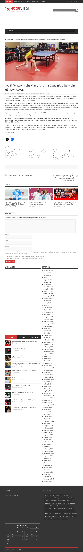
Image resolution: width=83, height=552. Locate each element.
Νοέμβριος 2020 (48, 428)
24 (8, 539)
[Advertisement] (41, 20)
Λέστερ (46, 505)
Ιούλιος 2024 (47, 328)
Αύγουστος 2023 (48, 354)
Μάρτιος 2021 (48, 419)
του (66, 518)
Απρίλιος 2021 (48, 416)
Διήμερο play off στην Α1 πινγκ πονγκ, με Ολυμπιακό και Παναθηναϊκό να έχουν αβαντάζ (14, 152)
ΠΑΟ (73, 511)
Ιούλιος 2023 (47, 356)
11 (12, 534)
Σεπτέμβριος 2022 (49, 379)
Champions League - (55, 495)
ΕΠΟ (64, 503)
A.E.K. (46, 495)
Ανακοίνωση (52, 500)
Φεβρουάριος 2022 (49, 395)
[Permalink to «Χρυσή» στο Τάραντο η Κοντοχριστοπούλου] (41, 200)
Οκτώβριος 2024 (48, 321)
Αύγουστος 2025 (48, 298)
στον (58, 518)
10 (8, 534)
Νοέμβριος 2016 (48, 449)
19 (17, 537)
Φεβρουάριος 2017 (49, 442)
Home (8, 39)
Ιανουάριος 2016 (48, 472)
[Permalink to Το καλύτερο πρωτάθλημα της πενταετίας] (8, 412)
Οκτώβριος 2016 (48, 451)
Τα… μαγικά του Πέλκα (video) (21, 385)
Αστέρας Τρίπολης (49, 503)
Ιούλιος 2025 (47, 300)
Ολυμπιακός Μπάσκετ (58, 511)
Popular (11, 337)
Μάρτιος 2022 (48, 393)
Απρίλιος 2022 (48, 391)
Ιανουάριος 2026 (48, 286)
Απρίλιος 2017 (48, 437)
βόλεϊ (72, 516)
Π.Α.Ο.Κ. (68, 511)
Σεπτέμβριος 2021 (49, 405)
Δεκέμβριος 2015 (48, 474)
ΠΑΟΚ (46, 513)
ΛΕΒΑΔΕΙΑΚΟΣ (71, 503)
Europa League (48, 498)
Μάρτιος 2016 (48, 467)
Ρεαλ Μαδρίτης (53, 516)
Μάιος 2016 (47, 463)
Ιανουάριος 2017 (48, 444)
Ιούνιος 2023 (47, 358)
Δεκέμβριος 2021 (48, 400)
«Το (68, 498)
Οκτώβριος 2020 (48, 430)
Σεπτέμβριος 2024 (49, 324)
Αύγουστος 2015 (48, 481)
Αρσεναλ (69, 500)
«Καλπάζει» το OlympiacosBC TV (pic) (23, 400)
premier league (62, 498)
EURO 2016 (65, 495)
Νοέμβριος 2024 (48, 319)
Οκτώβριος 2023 (48, 349)
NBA (55, 498)
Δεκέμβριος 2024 (48, 317)
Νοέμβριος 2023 (48, 347)
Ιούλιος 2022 (47, 384)
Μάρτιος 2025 (48, 310)
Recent (23, 337)
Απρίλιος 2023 (48, 363)
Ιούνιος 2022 (47, 386)
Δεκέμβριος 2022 (48, 372)
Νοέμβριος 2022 (48, 375)
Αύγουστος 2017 (48, 435)
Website (7, 246)
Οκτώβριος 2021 (48, 402)
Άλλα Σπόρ (14, 39)
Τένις (67, 516)
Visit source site (9, 132)
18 (12, 537)
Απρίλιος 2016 (48, 465)
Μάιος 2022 (47, 388)
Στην (60, 516)
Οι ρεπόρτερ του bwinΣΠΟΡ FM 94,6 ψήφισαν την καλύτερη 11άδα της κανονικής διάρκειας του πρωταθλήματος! (62, 177)
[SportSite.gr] (17, 11)
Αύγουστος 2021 (48, 407)
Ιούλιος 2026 (47, 273)
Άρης (72, 498)
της (62, 518)
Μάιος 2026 (47, 277)
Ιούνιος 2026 (47, 275)
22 (31, 537)
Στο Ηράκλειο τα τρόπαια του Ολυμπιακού (24, 341)
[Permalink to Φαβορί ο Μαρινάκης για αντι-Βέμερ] (8, 397)
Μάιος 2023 (47, 361)
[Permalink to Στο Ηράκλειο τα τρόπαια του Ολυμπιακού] (8, 346)
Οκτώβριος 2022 (48, 377)
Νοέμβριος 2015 (48, 476)
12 (17, 534)
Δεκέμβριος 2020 (48, 425)
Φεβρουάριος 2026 (49, 284)
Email (6, 240)
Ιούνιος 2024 (47, 331)
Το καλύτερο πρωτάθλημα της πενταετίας (24, 407)
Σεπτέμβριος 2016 (49, 453)
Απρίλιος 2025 (48, 307)
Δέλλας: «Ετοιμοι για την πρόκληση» (23, 378)
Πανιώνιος (74, 513)
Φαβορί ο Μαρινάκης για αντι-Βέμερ (22, 392)
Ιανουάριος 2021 (48, 423)
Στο (63, 516)
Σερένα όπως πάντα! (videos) (20, 356)
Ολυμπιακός (48, 511)
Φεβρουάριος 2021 (49, 421)
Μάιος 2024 (47, 333)
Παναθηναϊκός (57, 513)
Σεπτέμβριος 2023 (49, 351)
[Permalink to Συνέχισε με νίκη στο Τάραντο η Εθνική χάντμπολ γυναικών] (66, 200)
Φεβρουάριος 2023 (49, 368)
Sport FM (13, 93)
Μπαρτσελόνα (48, 508)
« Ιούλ (7, 543)
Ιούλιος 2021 (47, 409)
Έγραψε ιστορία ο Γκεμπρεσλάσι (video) (24, 370)
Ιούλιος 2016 (47, 458)
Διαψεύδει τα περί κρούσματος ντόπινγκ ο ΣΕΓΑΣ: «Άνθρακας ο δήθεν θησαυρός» (36, 1)
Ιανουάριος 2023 (48, 370)
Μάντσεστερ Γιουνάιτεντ (63, 505)
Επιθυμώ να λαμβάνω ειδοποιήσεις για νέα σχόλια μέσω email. (26, 256)
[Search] (76, 10)
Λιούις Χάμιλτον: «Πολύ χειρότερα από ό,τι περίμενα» (21, 175)
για (75, 516)
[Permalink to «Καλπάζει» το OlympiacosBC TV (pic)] (8, 404)
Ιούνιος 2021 (47, 412)
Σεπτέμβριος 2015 (49, 479)
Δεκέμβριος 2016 (48, 446)
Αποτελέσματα (61, 500)
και (48, 518)
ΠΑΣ (51, 513)
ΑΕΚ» (46, 500)
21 (27, 537)
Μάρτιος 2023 (48, 365)
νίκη (52, 518)
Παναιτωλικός (66, 513)
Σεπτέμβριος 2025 (49, 296)
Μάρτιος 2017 (48, 439)
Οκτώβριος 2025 (48, 293)
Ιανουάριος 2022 (48, 398)
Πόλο (46, 516)
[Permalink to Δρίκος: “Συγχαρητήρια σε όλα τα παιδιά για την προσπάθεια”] (8, 368)
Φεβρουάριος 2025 (49, 312)
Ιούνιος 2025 (47, 303)
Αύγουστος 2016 (48, 456)
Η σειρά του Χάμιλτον (18, 348)
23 (36, 537)
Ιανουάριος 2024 (48, 342)
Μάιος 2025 (47, 305)
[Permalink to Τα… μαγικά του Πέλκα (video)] (8, 390)
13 (22, 534)
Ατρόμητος (58, 503)
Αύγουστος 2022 (48, 381)
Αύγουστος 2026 (48, 270)
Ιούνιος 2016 (47, 460)
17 (8, 537)
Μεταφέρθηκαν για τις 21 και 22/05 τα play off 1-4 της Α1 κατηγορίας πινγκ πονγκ (38, 152)
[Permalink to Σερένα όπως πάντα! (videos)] (8, 360)
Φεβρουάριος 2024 (49, 340)
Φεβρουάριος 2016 (49, 470)
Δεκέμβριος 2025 (48, 289)
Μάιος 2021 (47, 414)
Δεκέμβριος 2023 (48, 344)
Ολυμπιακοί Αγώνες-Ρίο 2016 (65, 508)
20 (22, 537)
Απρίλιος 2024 (48, 335)
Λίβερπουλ (52, 505)
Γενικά (26, 93)
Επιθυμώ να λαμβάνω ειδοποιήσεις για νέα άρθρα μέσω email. (25, 258)
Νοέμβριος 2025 (48, 291)
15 (31, 534)
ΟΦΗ (55, 508)
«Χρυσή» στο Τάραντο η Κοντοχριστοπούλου (37, 203)
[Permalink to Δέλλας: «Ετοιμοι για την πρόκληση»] (8, 382)
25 (12, 539)
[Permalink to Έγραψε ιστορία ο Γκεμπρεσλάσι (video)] (8, 375)
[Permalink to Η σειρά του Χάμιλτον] (8, 353)
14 (27, 534)
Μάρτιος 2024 (48, 337)
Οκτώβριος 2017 (48, 432)
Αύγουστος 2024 (48, 326)
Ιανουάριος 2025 (48, 314)
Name (7, 234)
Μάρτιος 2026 (48, 282)
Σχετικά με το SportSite (12, 495)
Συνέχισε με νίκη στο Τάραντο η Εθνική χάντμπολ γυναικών (65, 203)
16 (36, 534)
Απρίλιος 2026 (48, 280)
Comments (34, 337)
